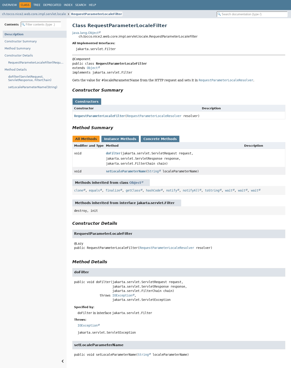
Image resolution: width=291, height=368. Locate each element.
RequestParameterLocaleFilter (96, 14)
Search (80, 5)
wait (228, 190)
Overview (9, 5)
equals (94, 190)
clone (78, 190)
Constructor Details (19, 55)
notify (171, 190)
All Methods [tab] (86, 139)
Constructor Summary (21, 41)
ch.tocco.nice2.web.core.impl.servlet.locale (34, 14)
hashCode (153, 190)
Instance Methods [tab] (120, 139)
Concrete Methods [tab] (160, 139)
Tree (36, 5)
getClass (133, 190)
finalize (112, 190)
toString (212, 190)
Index (68, 5)
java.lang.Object (85, 33)
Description (14, 34)
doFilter (113, 153)
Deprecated (52, 5)
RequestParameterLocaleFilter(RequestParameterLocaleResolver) (37, 62)
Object (92, 68)
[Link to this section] (126, 90)
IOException (122, 295)
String (153, 171)
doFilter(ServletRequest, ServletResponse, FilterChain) (29, 78)
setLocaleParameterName (126, 171)
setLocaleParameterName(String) (32, 87)
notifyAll (191, 190)
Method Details (16, 69)
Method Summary (18, 48)
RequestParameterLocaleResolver (154, 116)
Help (92, 5)
